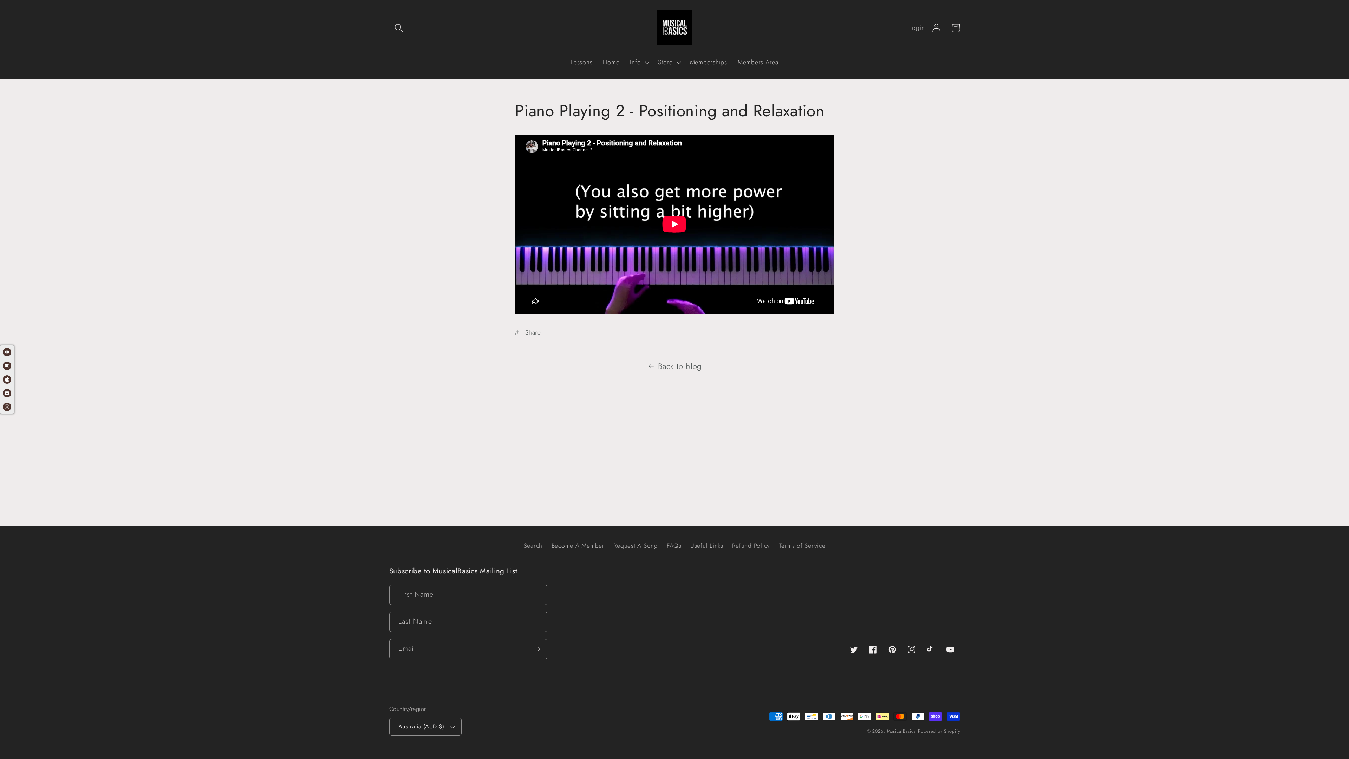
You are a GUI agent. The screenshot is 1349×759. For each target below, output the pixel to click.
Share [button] (533, 332)
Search (533, 545)
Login (917, 27)
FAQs (674, 545)
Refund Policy (751, 545)
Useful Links (706, 545)
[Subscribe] (537, 649)
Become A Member (578, 545)
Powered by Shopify (939, 731)
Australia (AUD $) (421, 726)
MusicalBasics (901, 731)
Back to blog (680, 366)
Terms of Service (802, 545)
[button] (399, 28)
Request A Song (635, 545)
